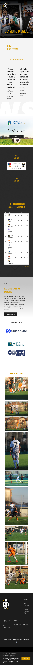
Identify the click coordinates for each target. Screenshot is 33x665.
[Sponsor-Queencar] (16, 329)
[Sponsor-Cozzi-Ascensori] (16, 351)
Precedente (14, 266)
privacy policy (12, 659)
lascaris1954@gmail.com (20, 624)
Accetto (26, 658)
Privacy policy (26, 639)
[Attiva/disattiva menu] (29, 5)
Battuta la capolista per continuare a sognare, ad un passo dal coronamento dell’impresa (24, 77)
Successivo (25, 266)
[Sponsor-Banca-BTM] (16, 343)
